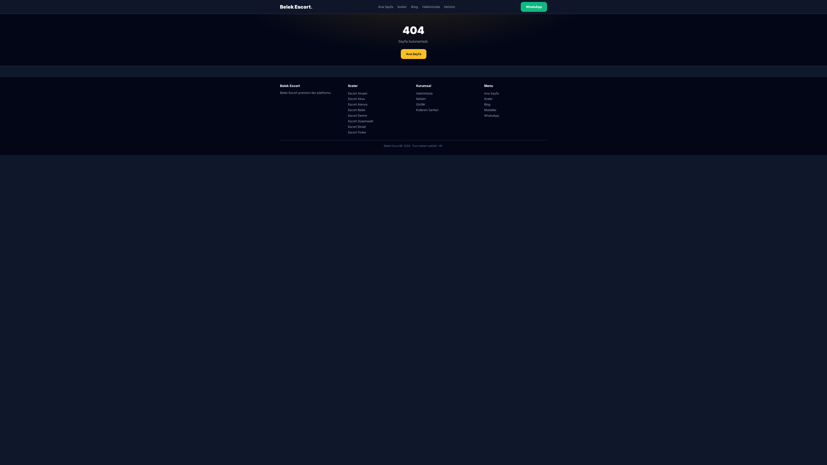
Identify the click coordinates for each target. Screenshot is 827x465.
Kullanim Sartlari (427, 110)
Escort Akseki (357, 93)
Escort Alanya (357, 104)
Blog (414, 7)
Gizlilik (420, 104)
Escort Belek (356, 110)
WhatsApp (534, 7)
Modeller (490, 110)
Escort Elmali (357, 127)
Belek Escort (296, 7)
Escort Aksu (356, 99)
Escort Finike (357, 132)
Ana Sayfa (385, 7)
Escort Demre (357, 115)
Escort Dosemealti (360, 121)
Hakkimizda (431, 7)
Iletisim (449, 7)
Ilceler (402, 7)
